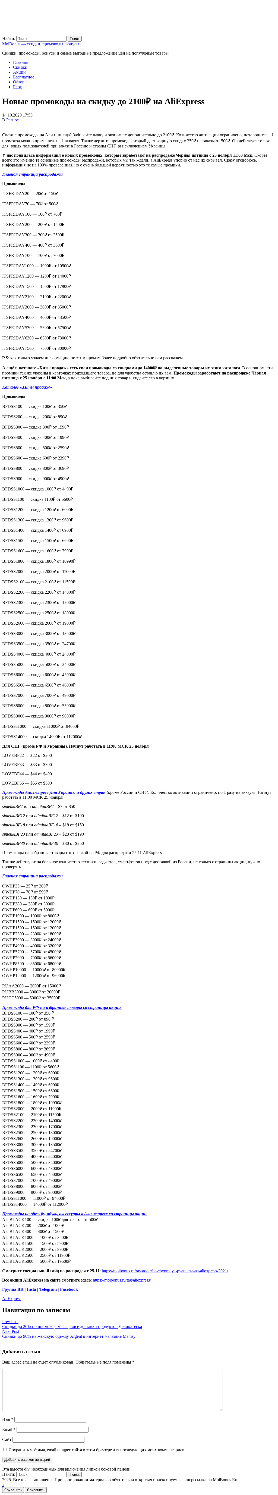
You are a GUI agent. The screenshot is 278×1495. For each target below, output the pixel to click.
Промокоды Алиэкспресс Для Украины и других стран (54, 792)
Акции (19, 72)
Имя (7, 1419)
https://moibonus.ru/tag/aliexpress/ (122, 1280)
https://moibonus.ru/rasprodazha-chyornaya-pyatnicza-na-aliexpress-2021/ (165, 1271)
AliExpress (11, 1298)
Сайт (6, 1439)
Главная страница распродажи (32, 174)
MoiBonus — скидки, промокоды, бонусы (40, 44)
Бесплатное (23, 77)
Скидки (20, 67)
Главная (20, 62)
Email (8, 1429)
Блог (17, 86)
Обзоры (20, 82)
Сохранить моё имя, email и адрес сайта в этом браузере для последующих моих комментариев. (97, 1449)
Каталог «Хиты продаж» (27, 387)
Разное (12, 120)
